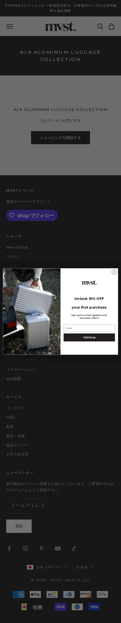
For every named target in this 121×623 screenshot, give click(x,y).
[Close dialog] (114, 272)
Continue (89, 337)
